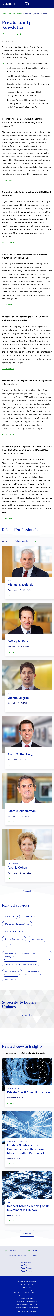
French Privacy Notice (27, 1298)
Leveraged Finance (14, 939)
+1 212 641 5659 (22, 703)
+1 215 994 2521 (24, 760)
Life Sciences (11, 979)
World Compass (27, 1268)
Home (4, 14)
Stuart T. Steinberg (20, 754)
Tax (6, 946)
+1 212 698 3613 (22, 816)
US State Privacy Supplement (27, 1295)
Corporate (9, 916)
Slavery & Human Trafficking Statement (27, 1304)
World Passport (27, 1271)
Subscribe (27, 1015)
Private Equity (28, 916)
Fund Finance (37, 939)
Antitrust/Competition (15, 931)
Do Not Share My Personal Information (27, 1307)
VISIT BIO (11, 595)
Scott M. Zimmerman (22, 811)
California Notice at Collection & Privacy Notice (27, 1293)
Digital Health (33, 972)
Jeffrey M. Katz (18, 641)
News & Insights (15, 14)
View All (27, 891)
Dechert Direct (26, 1262)
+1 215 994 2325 (24, 590)
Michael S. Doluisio (20, 584)
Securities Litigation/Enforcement (20, 964)
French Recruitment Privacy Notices (27, 1301)
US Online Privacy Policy (27, 1284)
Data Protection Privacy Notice (27, 1290)
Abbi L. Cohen (17, 867)
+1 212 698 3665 (22, 647)
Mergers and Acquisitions (17, 924)
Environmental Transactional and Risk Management (22, 955)
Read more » (8, 180)
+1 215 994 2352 (24, 873)
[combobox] (25, 541)
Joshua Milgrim (18, 698)
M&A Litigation (12, 972)
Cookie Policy (27, 1287)
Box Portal (25, 1265)
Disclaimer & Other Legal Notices (27, 1281)
